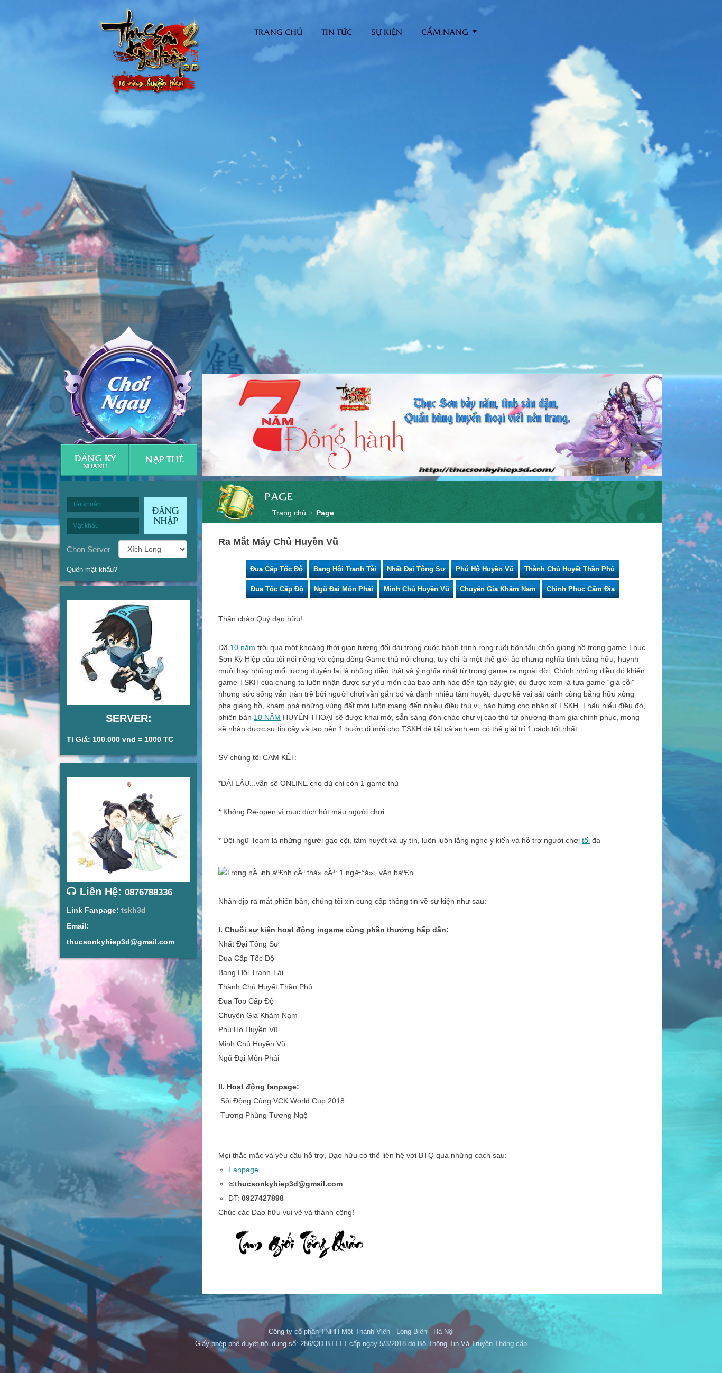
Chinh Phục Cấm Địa (581, 589)
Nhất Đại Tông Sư (416, 569)
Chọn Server (88, 549)
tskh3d (133, 910)
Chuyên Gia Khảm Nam (498, 589)
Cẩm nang (444, 31)
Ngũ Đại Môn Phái (343, 589)
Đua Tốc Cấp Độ (277, 589)
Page (325, 512)
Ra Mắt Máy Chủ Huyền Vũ (278, 541)
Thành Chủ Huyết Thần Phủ (569, 569)
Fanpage (243, 1169)
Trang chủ (289, 512)
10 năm (242, 647)
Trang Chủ (278, 31)
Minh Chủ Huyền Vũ (416, 589)
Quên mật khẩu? (92, 569)
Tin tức (336, 31)
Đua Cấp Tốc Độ (276, 569)
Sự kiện (386, 31)
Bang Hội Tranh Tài (344, 569)
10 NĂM (267, 717)
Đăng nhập (165, 515)
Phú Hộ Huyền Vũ (485, 569)
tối (586, 840)
